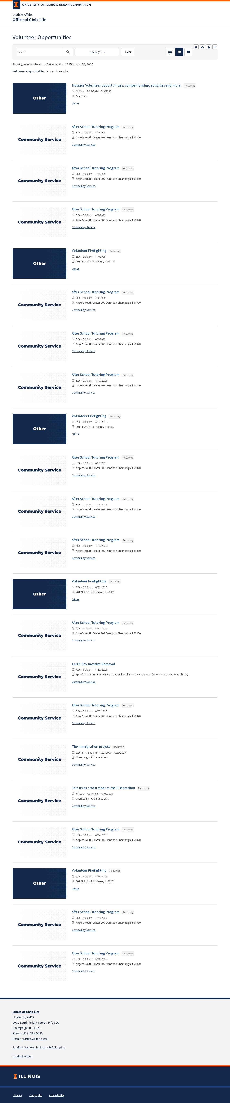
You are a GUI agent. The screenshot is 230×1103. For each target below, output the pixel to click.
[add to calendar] (202, 46)
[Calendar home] (196, 46)
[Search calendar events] (68, 52)
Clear (128, 52)
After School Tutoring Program (95, 126)
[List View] (170, 52)
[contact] (208, 46)
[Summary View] (179, 52)
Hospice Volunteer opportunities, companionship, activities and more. (126, 85)
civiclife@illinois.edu (35, 1039)
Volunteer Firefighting (89, 250)
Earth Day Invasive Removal (93, 664)
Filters (89, 51)
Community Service (83, 144)
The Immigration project (91, 746)
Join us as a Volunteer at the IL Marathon (103, 788)
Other (75, 103)
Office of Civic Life (29, 19)
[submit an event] (214, 46)
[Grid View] (188, 52)
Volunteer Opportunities (29, 71)
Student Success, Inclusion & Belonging (39, 1047)
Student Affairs (23, 15)
